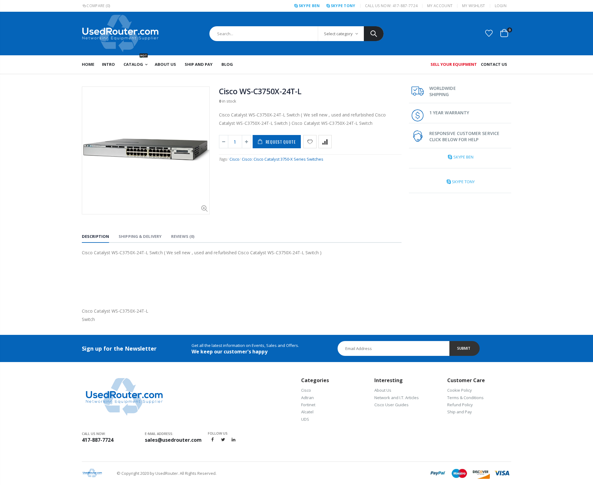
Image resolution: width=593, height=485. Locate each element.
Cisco (234, 159)
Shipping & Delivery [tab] (140, 236)
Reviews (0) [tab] (182, 236)
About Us (382, 390)
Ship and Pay (459, 412)
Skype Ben (309, 5)
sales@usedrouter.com (173, 439)
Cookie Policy (459, 390)
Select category (338, 33)
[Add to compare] (325, 141)
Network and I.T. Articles (396, 397)
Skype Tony (343, 5)
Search (374, 33)
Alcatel (307, 412)
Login (501, 5)
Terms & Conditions (465, 397)
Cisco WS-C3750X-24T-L (260, 91)
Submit (463, 348)
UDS (305, 419)
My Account (439, 5)
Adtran (307, 397)
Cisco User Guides (391, 404)
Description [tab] (95, 236)
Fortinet (308, 404)
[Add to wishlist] (310, 141)
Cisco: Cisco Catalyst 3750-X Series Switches (282, 159)
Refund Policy (460, 404)
